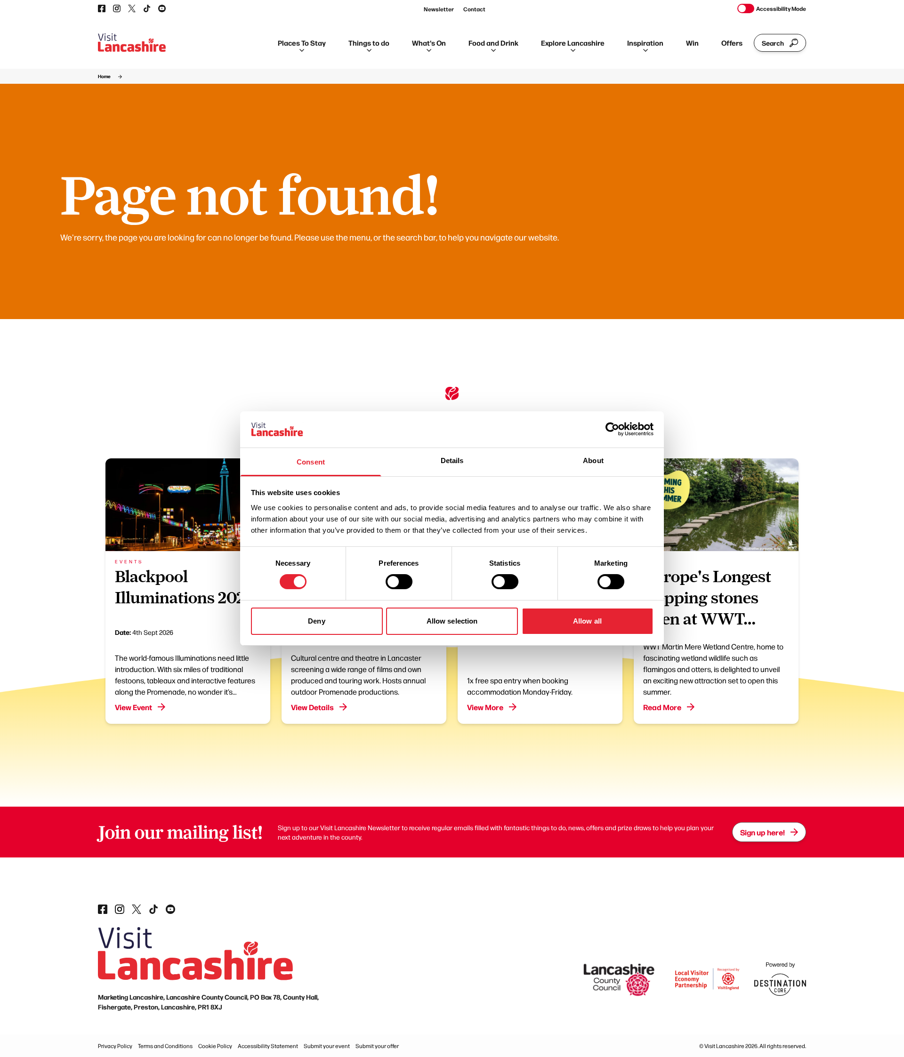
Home (104, 76)
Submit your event (327, 1045)
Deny (316, 621)
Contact (474, 9)
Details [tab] (452, 460)
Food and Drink (493, 43)
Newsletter (439, 9)
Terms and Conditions (165, 1045)
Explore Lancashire (573, 43)
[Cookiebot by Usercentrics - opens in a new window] (612, 429)
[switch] (399, 581)
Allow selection (452, 621)
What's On (429, 43)
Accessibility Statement (268, 1045)
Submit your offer (377, 1045)
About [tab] (593, 460)
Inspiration (645, 43)
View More (485, 707)
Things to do (368, 43)
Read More (662, 707)
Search (773, 43)
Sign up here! (762, 832)
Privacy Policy (115, 1045)
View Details (312, 707)
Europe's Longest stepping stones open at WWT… (707, 597)
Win (692, 43)
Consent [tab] (311, 462)
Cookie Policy (215, 1045)
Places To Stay (302, 43)
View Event (133, 707)
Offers (732, 43)
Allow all (587, 621)
